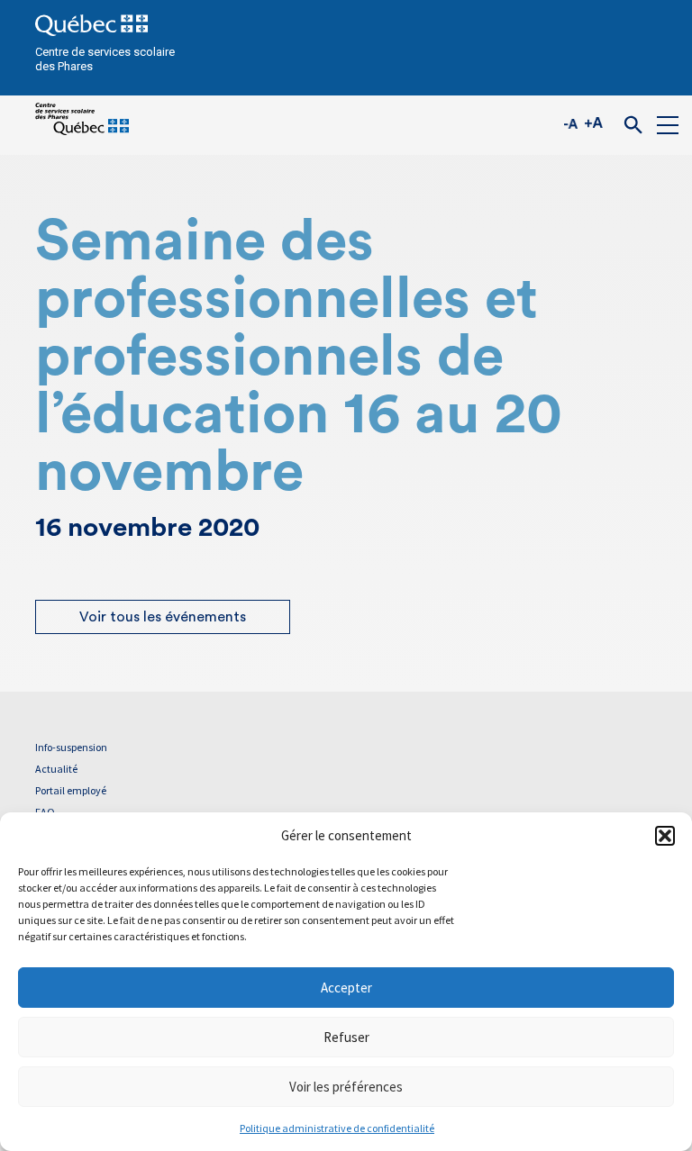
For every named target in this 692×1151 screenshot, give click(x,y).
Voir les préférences (346, 1086)
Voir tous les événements (162, 617)
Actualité (56, 768)
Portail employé (70, 790)
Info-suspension (71, 747)
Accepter (346, 987)
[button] (665, 836)
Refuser (346, 1037)
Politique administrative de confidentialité (337, 1128)
